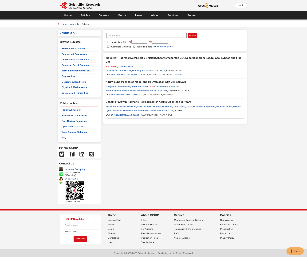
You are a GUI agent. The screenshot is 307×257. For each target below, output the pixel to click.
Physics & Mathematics (74, 87)
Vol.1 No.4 (160, 70)
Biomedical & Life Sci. (73, 48)
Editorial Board (144, 46)
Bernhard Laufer (139, 86)
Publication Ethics (229, 224)
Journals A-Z (114, 220)
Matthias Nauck (224, 106)
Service (179, 215)
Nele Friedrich (144, 106)
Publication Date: (119, 42)
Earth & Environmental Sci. (76, 70)
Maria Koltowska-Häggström (200, 106)
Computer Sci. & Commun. (76, 65)
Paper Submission (71, 110)
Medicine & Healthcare (74, 82)
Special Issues (148, 242)
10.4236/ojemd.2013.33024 (125, 114)
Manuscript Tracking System (188, 220)
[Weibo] (91, 154)
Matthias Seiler (126, 66)
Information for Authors (74, 115)
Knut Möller (173, 86)
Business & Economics (74, 54)
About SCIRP (150, 215)
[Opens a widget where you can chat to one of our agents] (295, 251)
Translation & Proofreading (187, 229)
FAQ (64, 137)
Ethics (144, 220)
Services (172, 15)
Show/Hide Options (163, 46)
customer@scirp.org (75, 169)
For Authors (147, 229)
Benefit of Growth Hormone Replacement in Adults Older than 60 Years (148, 102)
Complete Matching (121, 46)
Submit (191, 15)
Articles (85, 15)
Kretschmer (157, 86)
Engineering (68, 76)
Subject (111, 224)
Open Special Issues (73, 126)
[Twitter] (61, 154)
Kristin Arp (111, 106)
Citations (177, 74)
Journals (104, 15)
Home (68, 15)
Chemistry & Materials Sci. (76, 59)
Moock (179, 106)
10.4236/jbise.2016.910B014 (125, 94)
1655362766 (71, 178)
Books (122, 15)
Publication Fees (149, 238)
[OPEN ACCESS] (208, 5)
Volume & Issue (182, 238)
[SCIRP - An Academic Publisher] (80, 5)
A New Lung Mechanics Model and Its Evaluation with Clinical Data (146, 82)
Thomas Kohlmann (162, 106)
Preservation (226, 229)
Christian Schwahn (126, 106)
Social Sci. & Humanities (75, 93)
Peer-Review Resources (74, 121)
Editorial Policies (149, 224)
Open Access (226, 220)
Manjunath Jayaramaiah (118, 86)
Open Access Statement (75, 132)
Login (240, 5)
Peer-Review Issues (151, 233)
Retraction (225, 233)
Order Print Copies (183, 224)
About (155, 15)
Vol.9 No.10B (160, 90)
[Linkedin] (81, 154)
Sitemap (112, 233)
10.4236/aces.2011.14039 (124, 74)
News (138, 15)
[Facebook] (72, 154)
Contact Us (113, 238)
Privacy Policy (227, 238)
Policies (225, 215)
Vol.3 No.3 (163, 110)
